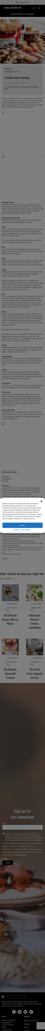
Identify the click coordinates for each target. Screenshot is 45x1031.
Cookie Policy (16, 530)
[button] (41, 501)
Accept (22, 525)
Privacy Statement (26, 530)
